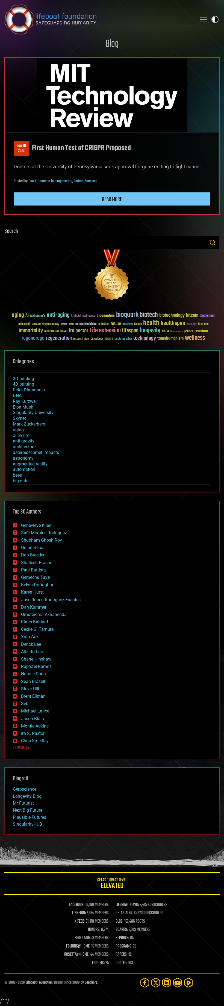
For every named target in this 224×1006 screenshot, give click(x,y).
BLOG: (119, 921)
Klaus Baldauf (34, 621)
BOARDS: (122, 929)
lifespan (130, 331)
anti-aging (58, 315)
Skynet (19, 418)
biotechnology (172, 315)
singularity (97, 339)
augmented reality (30, 464)
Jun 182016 (21, 148)
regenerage (33, 338)
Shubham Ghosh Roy (41, 540)
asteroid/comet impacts (36, 452)
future (116, 323)
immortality (31, 330)
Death (71, 324)
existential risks (85, 324)
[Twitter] (155, 982)
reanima (201, 331)
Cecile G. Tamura (37, 629)
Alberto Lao (32, 651)
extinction (103, 324)
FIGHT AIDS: (83, 938)
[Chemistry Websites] (112, 276)
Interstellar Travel (55, 332)
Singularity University (33, 412)
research (78, 339)
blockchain (207, 316)
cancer (36, 324)
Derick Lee (31, 644)
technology (144, 338)
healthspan (173, 323)
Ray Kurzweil (25, 401)
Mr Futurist (23, 803)
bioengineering (61, 181)
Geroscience (24, 789)
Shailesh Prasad (36, 562)
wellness (195, 338)
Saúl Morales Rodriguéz (44, 532)
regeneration (59, 338)
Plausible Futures (29, 817)
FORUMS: (98, 963)
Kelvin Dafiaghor (37, 584)
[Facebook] (144, 982)
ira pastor (78, 331)
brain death (24, 324)
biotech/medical (85, 181)
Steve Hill (30, 688)
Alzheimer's (37, 316)
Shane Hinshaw (36, 659)
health (151, 323)
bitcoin (192, 315)
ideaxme (203, 324)
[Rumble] (188, 982)
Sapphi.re (91, 982)
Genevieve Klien (36, 525)
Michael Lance (35, 711)
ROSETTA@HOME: (76, 954)
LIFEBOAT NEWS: (127, 904)
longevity (150, 330)
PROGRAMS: (124, 946)
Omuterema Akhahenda (44, 614)
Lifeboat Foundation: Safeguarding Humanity (98, 19)
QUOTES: (121, 963)
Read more (112, 199)
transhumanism (170, 338)
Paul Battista (33, 570)
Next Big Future (27, 810)
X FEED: (80, 921)
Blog (112, 44)
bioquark (127, 315)
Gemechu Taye (35, 577)
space (108, 338)
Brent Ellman (33, 696)
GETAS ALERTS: (126, 913)
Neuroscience (176, 331)
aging (18, 315)
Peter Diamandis (29, 389)
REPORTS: (122, 938)
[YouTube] (177, 982)
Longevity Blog (27, 796)
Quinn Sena (32, 547)
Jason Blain (32, 718)
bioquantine (106, 315)
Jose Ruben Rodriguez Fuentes (51, 599)
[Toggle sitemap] (203, 19)
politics (188, 331)
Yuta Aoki (30, 636)
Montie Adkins (35, 726)
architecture (24, 446)
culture (64, 324)
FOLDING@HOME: (78, 946)
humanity (192, 324)
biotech (149, 315)
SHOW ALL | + (21, 748)
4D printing (23, 384)
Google (138, 324)
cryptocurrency (50, 324)
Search (212, 242)
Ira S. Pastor (33, 733)
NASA (165, 331)
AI (27, 315)
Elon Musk (23, 407)
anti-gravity (23, 441)
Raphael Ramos (36, 666)
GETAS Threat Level (112, 884)
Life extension (105, 330)
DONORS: (94, 929)
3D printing (23, 378)
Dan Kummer (37, 181)
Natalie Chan (33, 673)
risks (86, 339)
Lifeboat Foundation (39, 982)
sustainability (123, 339)
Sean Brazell (33, 681)
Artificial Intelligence (83, 316)
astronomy (23, 458)
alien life (21, 435)
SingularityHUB (27, 824)
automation (24, 469)
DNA (17, 395)
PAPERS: (122, 954)
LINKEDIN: (79, 913)
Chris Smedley (35, 740)
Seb (24, 703)
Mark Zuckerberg (29, 424)
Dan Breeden (33, 555)
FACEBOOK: (76, 904)
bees (17, 475)
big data (21, 480)
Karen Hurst (32, 592)
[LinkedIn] (166, 982)
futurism (127, 324)
